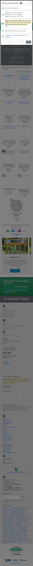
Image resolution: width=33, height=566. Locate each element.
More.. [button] (7, 26)
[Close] (30, 3)
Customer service (10, 35)
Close (28, 42)
